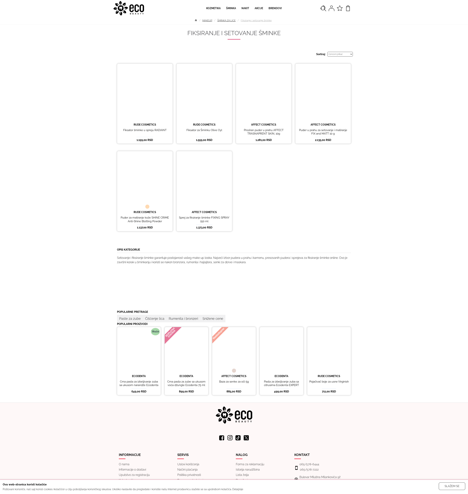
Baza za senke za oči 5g (234, 381)
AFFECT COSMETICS (263, 124)
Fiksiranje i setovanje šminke (256, 20)
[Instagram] (230, 438)
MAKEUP (207, 20)
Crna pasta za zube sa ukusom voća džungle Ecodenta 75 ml (186, 383)
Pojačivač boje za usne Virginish (329, 381)
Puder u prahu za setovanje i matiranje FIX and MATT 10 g (323, 131)
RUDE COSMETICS (145, 124)
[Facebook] (221, 438)
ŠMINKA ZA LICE (226, 20)
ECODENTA (139, 376)
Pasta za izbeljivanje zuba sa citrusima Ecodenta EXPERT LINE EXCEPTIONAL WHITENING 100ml (281, 387)
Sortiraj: (321, 54)
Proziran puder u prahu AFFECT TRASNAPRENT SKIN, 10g (264, 131)
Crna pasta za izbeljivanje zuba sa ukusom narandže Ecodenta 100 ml (138, 385)
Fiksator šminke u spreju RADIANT (145, 130)
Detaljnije (237, 489)
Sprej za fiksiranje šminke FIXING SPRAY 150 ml (204, 219)
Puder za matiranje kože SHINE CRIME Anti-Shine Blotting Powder (145, 219)
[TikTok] (238, 438)
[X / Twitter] (246, 438)
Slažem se (452, 486)
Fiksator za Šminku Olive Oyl (204, 130)
